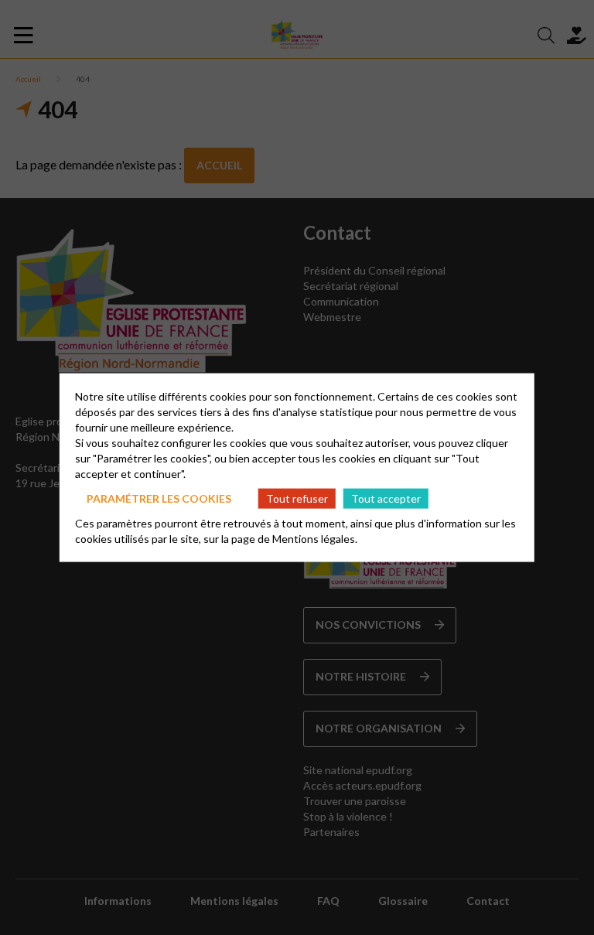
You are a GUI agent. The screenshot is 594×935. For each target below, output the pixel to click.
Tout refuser (297, 497)
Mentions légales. (314, 538)
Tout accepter (386, 497)
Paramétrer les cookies (159, 497)
